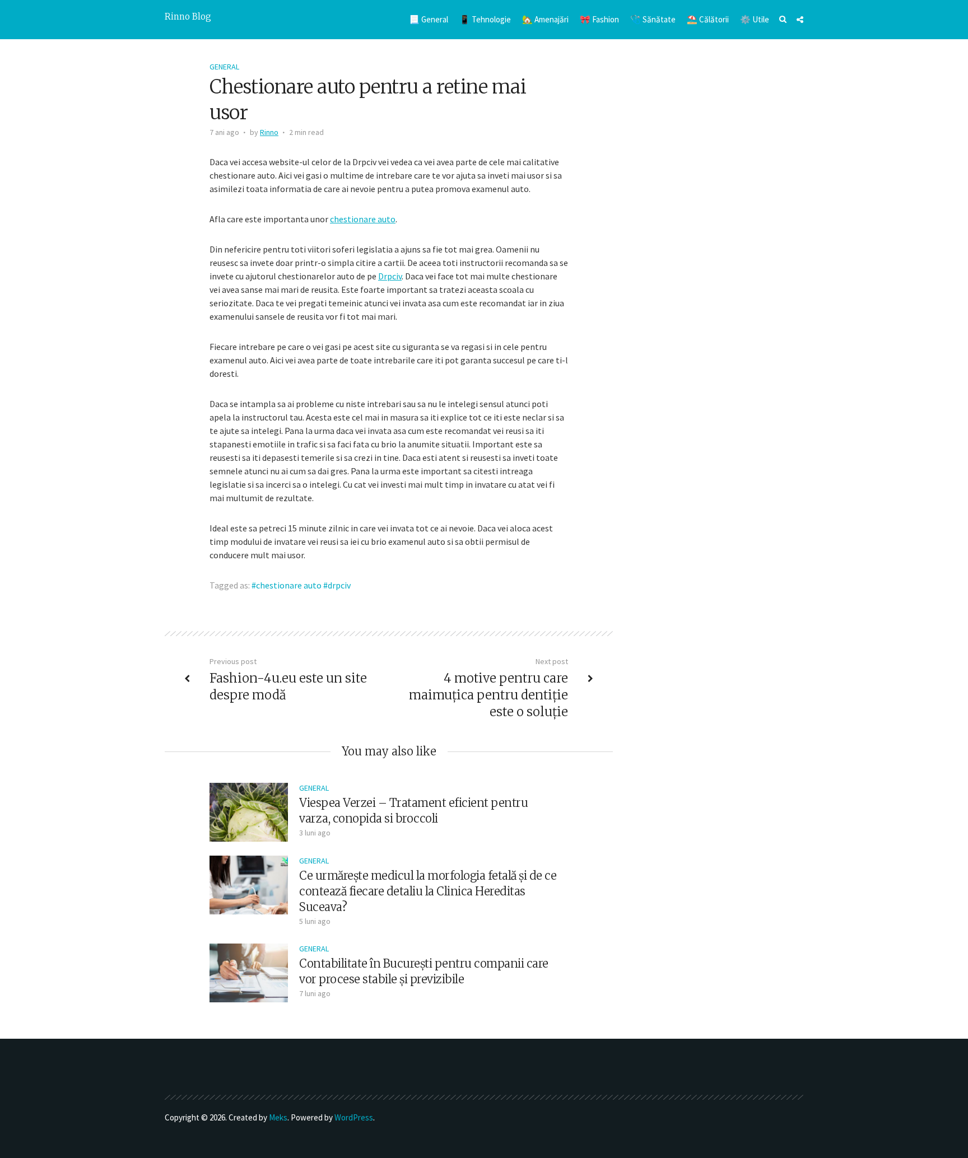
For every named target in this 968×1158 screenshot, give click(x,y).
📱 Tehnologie (485, 19)
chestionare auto (362, 219)
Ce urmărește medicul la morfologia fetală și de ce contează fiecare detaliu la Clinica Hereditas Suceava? (427, 891)
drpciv (339, 585)
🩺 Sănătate (653, 19)
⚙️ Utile (754, 19)
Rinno (269, 132)
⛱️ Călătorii (708, 19)
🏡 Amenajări (545, 19)
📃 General (428, 19)
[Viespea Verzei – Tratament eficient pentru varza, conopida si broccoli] (249, 810)
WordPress (353, 1117)
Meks (278, 1117)
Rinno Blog (188, 16)
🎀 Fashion (599, 19)
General (224, 67)
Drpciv (390, 276)
